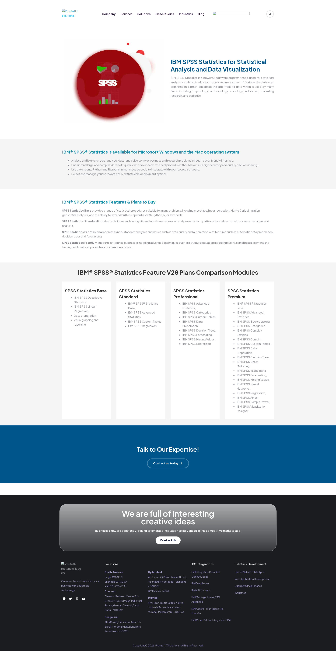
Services (126, 14)
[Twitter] (257, 4)
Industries (186, 14)
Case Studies (165, 14)
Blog (201, 14)
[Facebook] (251, 4)
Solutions (144, 14)
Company (109, 14)
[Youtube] (270, 4)
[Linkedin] (264, 4)
